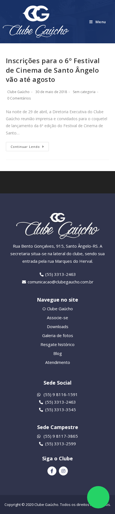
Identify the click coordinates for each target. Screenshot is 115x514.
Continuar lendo (25, 147)
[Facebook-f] (51, 470)
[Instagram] (63, 470)
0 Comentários (19, 98)
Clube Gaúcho (18, 91)
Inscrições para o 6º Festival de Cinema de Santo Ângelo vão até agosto (53, 70)
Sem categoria (84, 91)
